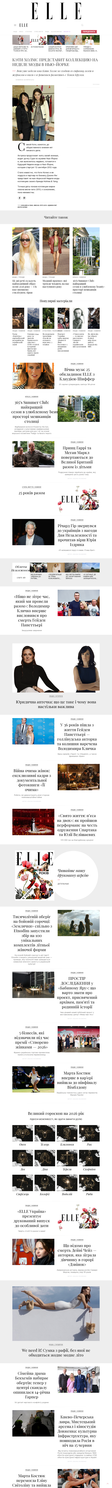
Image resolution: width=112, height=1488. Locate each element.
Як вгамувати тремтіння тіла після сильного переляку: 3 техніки (48, 339)
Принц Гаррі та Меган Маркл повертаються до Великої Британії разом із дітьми (77, 457)
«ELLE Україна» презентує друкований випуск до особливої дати (31, 1218)
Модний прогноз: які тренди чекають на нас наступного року (56, 283)
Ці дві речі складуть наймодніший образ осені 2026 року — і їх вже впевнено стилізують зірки (24, 286)
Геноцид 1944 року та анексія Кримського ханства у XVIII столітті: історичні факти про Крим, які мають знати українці (33, 344)
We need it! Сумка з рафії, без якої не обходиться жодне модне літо (56, 1352)
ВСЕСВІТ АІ (67, 31)
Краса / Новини (31, 396)
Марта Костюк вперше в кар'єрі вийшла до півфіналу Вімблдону (77, 1080)
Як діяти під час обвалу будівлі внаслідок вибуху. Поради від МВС (93, 340)
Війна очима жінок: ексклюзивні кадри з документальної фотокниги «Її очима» (31, 780)
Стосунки (28, 31)
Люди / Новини (77, 363)
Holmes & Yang (27, 205)
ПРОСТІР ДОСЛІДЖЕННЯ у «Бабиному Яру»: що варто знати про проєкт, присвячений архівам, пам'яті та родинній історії (77, 992)
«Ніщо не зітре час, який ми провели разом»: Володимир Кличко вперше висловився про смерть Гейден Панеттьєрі (32, 610)
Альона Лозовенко (79, 478)
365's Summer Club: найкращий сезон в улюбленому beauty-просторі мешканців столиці (89, 286)
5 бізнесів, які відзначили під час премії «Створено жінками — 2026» (31, 1040)
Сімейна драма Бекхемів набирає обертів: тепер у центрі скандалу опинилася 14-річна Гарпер (31, 1384)
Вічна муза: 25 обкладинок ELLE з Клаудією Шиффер (77, 374)
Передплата (89, 32)
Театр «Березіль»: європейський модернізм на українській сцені (18, 339)
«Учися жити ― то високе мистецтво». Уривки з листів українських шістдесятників (79, 340)
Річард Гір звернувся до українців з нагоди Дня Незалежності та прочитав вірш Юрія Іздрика (77, 535)
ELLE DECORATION (56, 31)
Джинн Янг (53, 205)
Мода (15, 31)
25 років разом (31, 492)
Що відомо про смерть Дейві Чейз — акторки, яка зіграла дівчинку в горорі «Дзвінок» (77, 1255)
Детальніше (63, 884)
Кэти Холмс (22, 207)
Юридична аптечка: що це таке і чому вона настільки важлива (56, 704)
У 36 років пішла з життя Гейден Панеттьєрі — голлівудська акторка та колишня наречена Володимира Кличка (77, 736)
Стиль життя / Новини (31, 487)
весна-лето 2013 (41, 205)
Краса (21, 31)
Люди (47, 31)
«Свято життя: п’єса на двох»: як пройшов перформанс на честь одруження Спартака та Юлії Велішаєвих (77, 825)
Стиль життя (38, 31)
